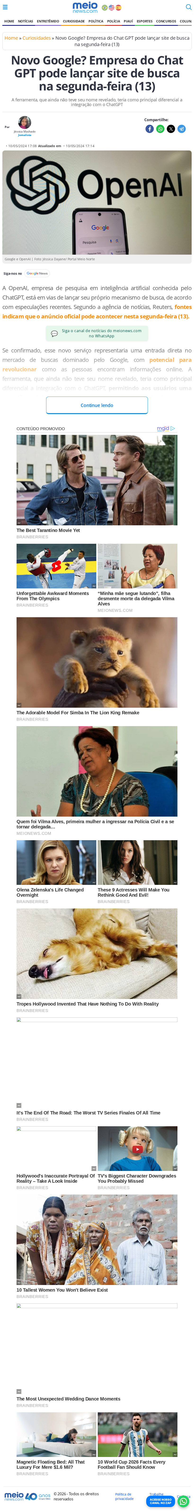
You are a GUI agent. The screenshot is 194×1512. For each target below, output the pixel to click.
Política (95, 21)
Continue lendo (97, 405)
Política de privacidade (124, 1496)
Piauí (128, 21)
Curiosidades (36, 38)
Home (9, 21)
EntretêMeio (48, 21)
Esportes (144, 21)
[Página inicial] (85, 7)
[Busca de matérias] (189, 8)
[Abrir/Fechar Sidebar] (5, 7)
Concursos (166, 21)
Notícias (25, 21)
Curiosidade (74, 21)
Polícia (113, 21)
